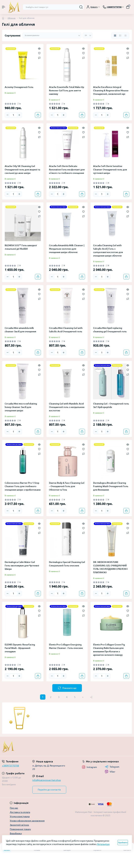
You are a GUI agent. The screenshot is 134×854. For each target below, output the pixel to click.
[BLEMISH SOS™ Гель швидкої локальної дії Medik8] (23, 223)
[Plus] (19, 115)
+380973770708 (10, 765)
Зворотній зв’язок (19, 825)
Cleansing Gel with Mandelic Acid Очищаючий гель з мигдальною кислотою (66, 407)
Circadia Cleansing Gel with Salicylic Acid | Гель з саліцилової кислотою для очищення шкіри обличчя (108, 250)
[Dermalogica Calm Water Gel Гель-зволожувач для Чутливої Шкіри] (23, 540)
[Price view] (125, 35)
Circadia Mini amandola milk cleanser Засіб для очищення (20, 330)
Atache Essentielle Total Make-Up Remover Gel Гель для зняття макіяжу (66, 90)
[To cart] (38, 115)
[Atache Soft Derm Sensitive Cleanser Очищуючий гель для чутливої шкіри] (111, 144)
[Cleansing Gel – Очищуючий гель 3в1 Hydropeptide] (111, 381)
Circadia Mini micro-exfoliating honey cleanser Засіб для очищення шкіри (21, 407)
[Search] (81, 7)
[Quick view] (39, 48)
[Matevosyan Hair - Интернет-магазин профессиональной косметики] (22, 746)
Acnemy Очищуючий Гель (19, 87)
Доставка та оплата (20, 812)
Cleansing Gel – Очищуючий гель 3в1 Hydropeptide (111, 405)
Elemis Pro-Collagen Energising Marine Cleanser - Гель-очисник (66, 646)
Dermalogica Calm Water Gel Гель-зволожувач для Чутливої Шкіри (22, 565)
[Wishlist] (39, 53)
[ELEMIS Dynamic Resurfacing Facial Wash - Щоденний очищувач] (23, 622)
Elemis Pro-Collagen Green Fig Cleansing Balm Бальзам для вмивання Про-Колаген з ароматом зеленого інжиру (109, 649)
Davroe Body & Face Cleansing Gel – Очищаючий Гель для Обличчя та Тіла (66, 486)
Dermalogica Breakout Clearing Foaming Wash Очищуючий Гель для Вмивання (110, 486)
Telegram (114, 766)
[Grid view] (115, 35)
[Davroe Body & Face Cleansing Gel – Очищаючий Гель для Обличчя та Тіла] (67, 461)
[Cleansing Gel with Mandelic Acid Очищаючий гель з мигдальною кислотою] (67, 381)
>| (91, 697)
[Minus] (7, 115)
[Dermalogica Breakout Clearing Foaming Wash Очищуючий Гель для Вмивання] (111, 461)
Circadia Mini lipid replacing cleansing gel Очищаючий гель (110, 330)
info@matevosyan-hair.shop (46, 780)
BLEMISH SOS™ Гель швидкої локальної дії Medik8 (21, 247)
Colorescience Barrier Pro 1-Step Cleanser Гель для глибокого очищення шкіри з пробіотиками (23, 486)
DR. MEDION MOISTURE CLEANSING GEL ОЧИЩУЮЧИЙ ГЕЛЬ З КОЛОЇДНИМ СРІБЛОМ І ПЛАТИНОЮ (110, 567)
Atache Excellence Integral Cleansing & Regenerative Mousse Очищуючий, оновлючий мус (110, 90)
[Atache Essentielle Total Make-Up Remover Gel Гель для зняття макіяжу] (67, 65)
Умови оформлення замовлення (27, 820)
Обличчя (12, 18)
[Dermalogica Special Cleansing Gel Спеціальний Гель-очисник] (67, 540)
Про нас (14, 808)
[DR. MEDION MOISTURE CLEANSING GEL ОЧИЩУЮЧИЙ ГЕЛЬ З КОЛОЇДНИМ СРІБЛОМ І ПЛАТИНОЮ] (111, 540)
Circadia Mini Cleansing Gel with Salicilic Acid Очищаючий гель (66, 330)
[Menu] (3, 7)
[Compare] (39, 57)
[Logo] (14, 7)
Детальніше (103, 844)
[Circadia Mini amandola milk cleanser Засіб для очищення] (23, 306)
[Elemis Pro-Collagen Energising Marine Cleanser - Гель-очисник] (67, 622)
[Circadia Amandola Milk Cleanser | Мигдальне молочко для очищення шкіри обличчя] (67, 223)
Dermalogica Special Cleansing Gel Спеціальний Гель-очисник (67, 564)
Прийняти (122, 842)
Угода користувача (20, 816)
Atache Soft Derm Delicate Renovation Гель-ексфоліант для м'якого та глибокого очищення (67, 169)
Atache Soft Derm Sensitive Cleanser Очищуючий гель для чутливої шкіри (110, 169)
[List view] (120, 35)
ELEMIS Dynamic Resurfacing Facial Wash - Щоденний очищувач (20, 648)
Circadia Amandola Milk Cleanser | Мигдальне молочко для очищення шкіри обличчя (66, 249)
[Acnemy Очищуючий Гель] (23, 65)
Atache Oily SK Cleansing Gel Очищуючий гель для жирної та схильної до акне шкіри (22, 169)
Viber (112, 771)
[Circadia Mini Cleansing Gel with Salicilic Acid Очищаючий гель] (67, 306)
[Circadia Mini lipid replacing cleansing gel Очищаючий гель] (111, 306)
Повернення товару (20, 829)
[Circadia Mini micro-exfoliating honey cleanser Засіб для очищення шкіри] (23, 381)
